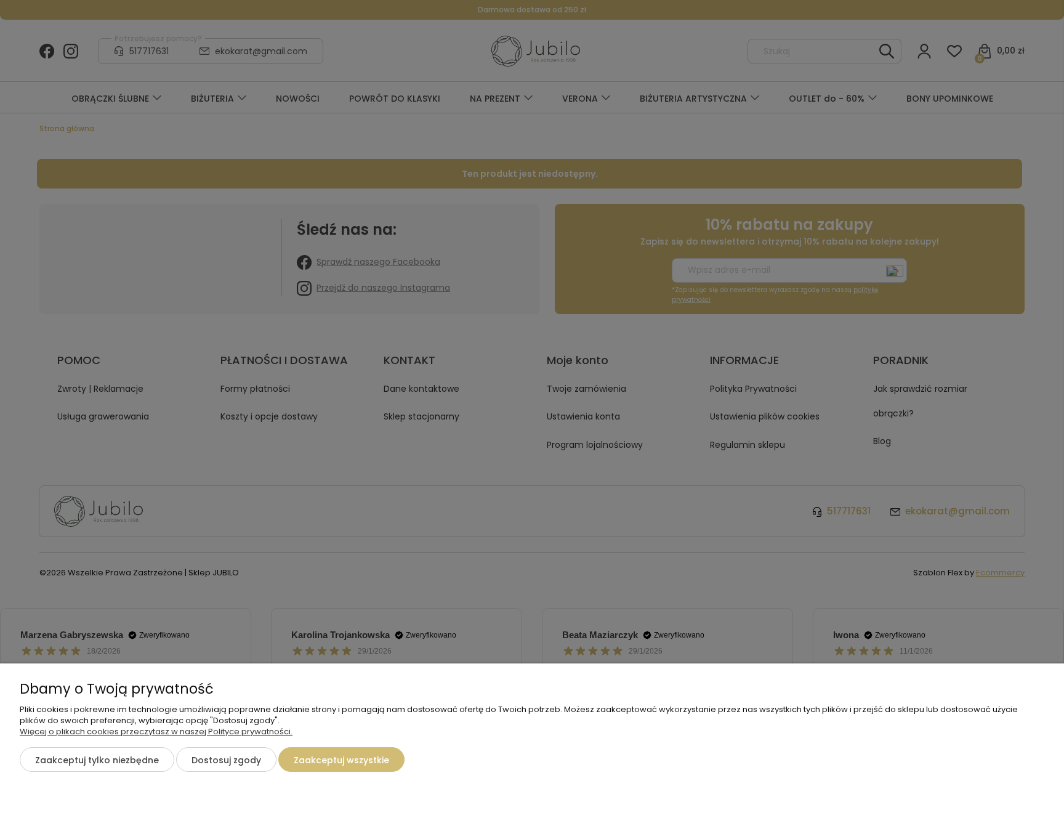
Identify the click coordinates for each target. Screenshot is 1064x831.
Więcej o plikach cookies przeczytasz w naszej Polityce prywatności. (156, 731)
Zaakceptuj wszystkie (341, 760)
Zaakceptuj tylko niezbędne (97, 760)
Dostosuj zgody (226, 760)
